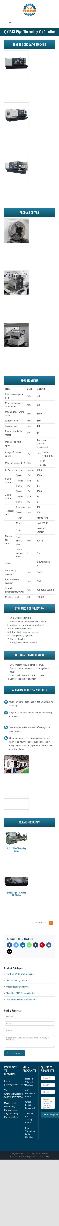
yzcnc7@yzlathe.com (14, 1084)
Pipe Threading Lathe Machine (20, 999)
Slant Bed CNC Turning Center (20, 993)
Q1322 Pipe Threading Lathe (16, 850)
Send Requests (14, 1053)
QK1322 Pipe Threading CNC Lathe (16, 894)
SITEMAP (45, 1157)
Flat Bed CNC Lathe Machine (20, 974)
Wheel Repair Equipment (18, 986)
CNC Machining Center (16, 980)
